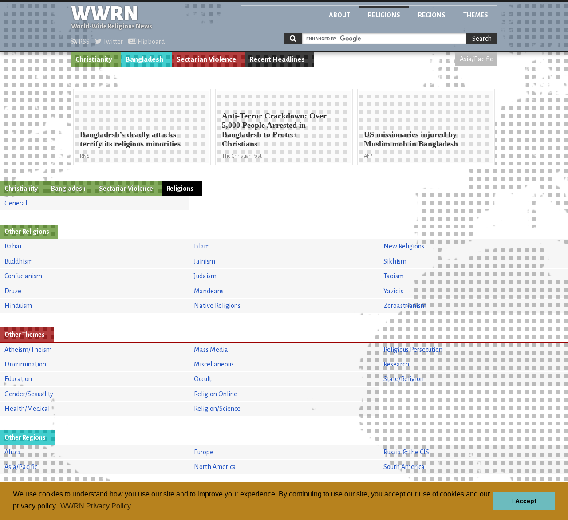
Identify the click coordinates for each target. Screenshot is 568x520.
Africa (12, 452)
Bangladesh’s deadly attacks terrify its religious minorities (130, 139)
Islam (202, 246)
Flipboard (150, 41)
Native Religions (217, 305)
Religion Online (215, 394)
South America (404, 466)
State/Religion (403, 378)
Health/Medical (27, 408)
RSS (83, 41)
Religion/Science (217, 408)
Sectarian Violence (206, 59)
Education (18, 378)
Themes (475, 15)
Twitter (112, 41)
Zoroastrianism (404, 305)
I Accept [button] (524, 500)
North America (215, 466)
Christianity (93, 59)
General (15, 203)
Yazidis (393, 291)
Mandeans (209, 291)
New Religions (403, 246)
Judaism (205, 276)
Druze (12, 291)
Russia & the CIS (406, 452)
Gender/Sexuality (28, 394)
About (339, 15)
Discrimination (25, 364)
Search (482, 38)
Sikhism (394, 261)
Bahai (12, 246)
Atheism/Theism (28, 349)
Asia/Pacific (476, 59)
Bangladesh (144, 59)
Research (396, 364)
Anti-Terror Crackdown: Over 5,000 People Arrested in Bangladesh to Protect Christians (274, 129)
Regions (432, 15)
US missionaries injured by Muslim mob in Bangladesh (411, 139)
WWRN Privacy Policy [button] (95, 506)
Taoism (393, 276)
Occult (202, 378)
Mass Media (211, 349)
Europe (203, 452)
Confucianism (23, 276)
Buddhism (18, 261)
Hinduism (18, 305)
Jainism (204, 261)
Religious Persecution (412, 349)
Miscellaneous (214, 364)
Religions (384, 15)
